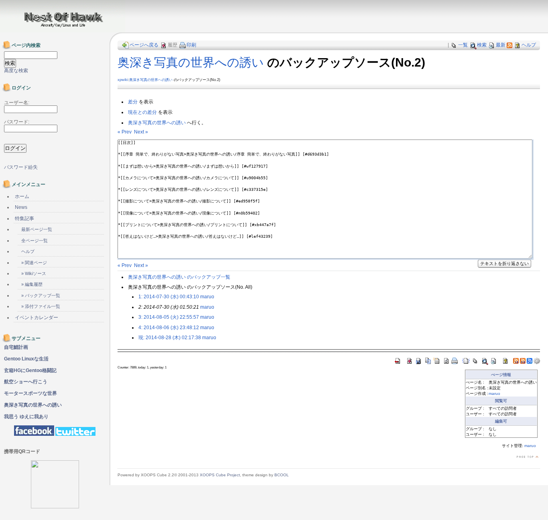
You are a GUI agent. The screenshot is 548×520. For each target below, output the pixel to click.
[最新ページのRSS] (509, 45)
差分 (133, 102)
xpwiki (123, 80)
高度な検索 (16, 70)
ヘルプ (529, 45)
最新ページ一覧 (36, 229)
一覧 (463, 45)
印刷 (191, 45)
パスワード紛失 (21, 167)
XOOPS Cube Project (220, 475)
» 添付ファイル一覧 (40, 306)
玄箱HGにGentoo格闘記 (30, 370)
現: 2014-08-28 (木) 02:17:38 (169, 337)
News (21, 207)
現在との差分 (142, 112)
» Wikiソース (33, 273)
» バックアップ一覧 (40, 295)
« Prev (125, 132)
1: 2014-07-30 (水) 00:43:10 (168, 296)
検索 (482, 45)
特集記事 (24, 218)
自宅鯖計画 (16, 347)
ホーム (22, 196)
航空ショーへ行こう (25, 381)
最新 (500, 45)
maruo (207, 296)
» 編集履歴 (32, 284)
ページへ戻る (144, 45)
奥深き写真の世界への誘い (191, 62)
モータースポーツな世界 (30, 393)
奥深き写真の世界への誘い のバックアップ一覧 (179, 277)
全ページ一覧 (34, 240)
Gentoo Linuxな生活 (26, 359)
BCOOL (281, 475)
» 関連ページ (34, 262)
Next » (141, 132)
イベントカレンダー (36, 317)
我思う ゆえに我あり (26, 416)
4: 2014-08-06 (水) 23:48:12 (168, 327)
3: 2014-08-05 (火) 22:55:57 (168, 317)
